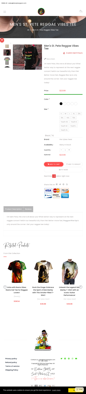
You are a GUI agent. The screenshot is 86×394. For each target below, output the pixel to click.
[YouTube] (76, 358)
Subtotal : (47, 155)
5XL (73, 118)
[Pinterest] (69, 358)
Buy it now (63, 170)
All (28, 30)
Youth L (73, 126)
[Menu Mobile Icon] (4, 12)
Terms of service (12, 366)
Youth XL (64, 130)
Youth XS (64, 122)
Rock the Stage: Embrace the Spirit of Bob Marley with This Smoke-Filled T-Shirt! (43, 291)
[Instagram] (72, 358)
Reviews (28, 209)
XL (74, 113)
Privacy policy (11, 358)
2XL (79, 113)
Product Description (13, 209)
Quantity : (47, 150)
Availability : (49, 145)
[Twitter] (61, 358)
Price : (46, 90)
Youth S (74, 122)
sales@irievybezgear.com (17, 3)
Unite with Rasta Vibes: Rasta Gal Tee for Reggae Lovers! (17, 290)
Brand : (47, 139)
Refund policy (11, 362)
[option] (27, 57)
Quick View (17, 281)
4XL (67, 118)
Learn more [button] (56, 390)
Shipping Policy (11, 370)
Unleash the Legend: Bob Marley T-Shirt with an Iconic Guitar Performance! (69, 291)
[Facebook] (65, 358)
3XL (62, 118)
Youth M (64, 126)
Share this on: (49, 184)
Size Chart (51, 59)
